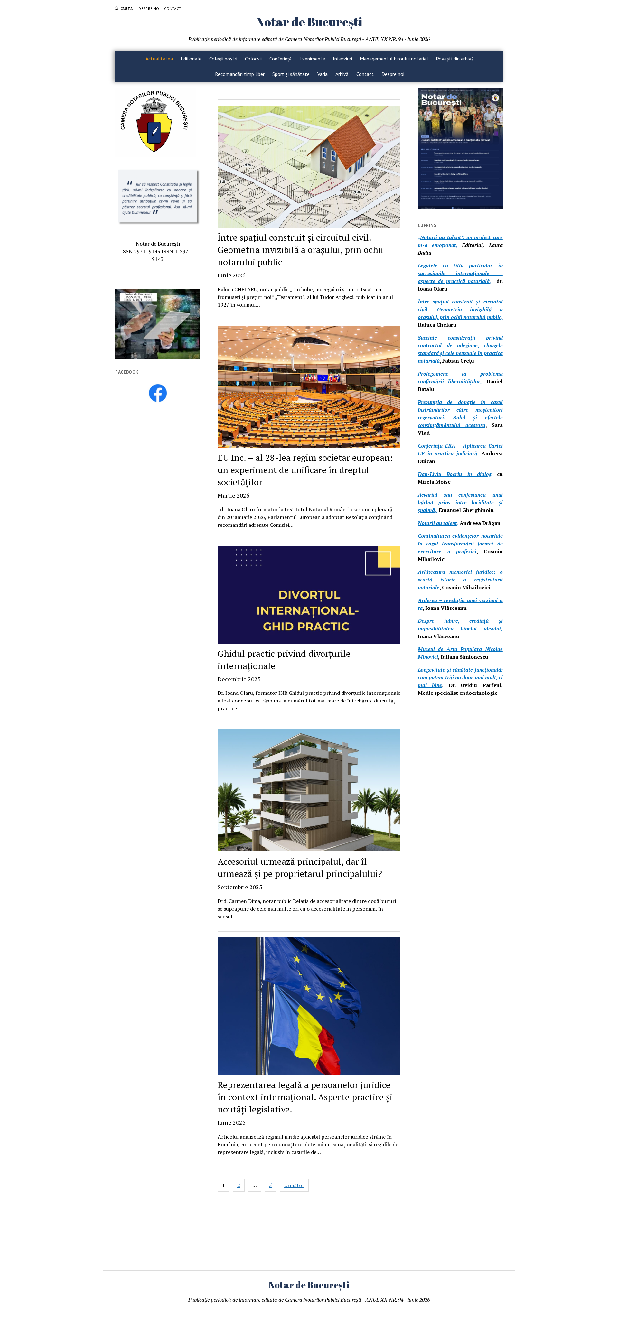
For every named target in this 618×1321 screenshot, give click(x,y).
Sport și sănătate (291, 74)
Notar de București (309, 22)
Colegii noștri (223, 58)
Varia (322, 74)
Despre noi (149, 8)
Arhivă (342, 74)
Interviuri (342, 58)
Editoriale (191, 58)
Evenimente (312, 58)
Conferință (280, 58)
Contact (173, 8)
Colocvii (253, 58)
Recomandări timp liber (240, 74)
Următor (294, 1185)
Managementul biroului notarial (394, 58)
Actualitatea (159, 58)
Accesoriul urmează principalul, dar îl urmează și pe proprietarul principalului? (300, 873)
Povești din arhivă (455, 58)
